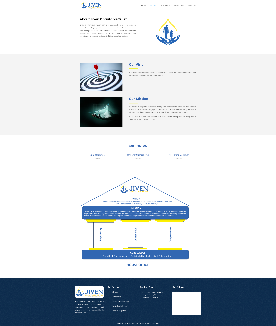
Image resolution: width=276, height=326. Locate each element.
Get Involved (178, 5)
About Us (152, 5)
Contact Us (191, 5)
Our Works (163, 5)
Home (143, 5)
